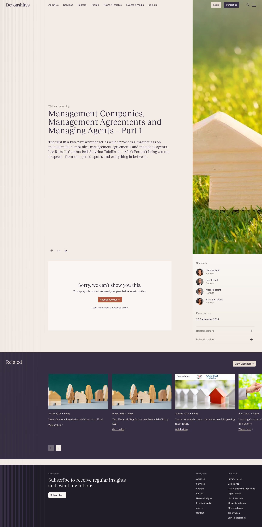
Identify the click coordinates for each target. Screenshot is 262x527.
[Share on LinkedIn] (66, 251)
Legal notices (234, 493)
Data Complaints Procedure (241, 488)
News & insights (113, 4)
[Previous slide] (51, 448)
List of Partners (235, 498)
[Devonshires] (25, 5)
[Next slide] (58, 448)
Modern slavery (235, 508)
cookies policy (121, 307)
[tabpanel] (141, 412)
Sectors (82, 4)
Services (68, 4)
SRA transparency (237, 517)
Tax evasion (234, 513)
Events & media (135, 4)
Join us (153, 4)
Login (216, 4)
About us (53, 4)
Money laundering (237, 503)
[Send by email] (59, 251)
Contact (200, 513)
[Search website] (248, 5)
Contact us (231, 4)
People (95, 4)
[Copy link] (51, 251)
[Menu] (254, 5)
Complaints (233, 483)
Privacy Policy (235, 479)
